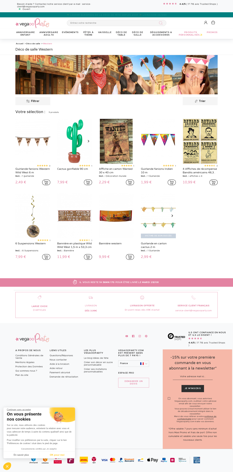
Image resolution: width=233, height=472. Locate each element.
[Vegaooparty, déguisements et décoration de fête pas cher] (32, 21)
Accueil (19, 44)
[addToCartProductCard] (46, 182)
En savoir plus (21, 454)
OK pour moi (57, 454)
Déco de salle (33, 44)
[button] (7, 466)
